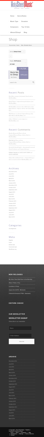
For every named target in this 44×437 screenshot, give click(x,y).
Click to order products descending (10, 56)
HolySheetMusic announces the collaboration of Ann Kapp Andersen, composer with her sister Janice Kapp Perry (21, 108)
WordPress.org (12, 249)
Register (11, 240)
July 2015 (11, 194)
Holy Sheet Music (20, 430)
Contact (13, 435)
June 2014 (11, 214)
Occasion (24, 21)
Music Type (14, 21)
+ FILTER (22, 68)
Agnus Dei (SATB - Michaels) (17, 290)
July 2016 (11, 174)
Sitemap (21, 433)
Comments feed (13, 247)
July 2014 (11, 212)
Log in (10, 242)
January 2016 (12, 183)
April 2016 (11, 178)
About (17, 432)
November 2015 (13, 185)
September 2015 (13, 189)
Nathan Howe (12, 157)
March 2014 (12, 217)
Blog (25, 32)
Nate (10, 147)
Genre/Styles (21, 16)
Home (12, 16)
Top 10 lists (25, 27)
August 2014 (12, 210)
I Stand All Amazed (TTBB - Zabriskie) (20, 293)
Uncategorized (12, 228)
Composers (14, 27)
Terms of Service (29, 433)
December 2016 (13, 171)
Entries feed (12, 244)
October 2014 (12, 205)
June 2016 (11, 176)
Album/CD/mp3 (15, 32)
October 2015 (12, 187)
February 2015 (12, 201)
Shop (13, 39)
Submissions (14, 433)
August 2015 (12, 192)
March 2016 (12, 180)
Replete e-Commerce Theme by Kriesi (20, 430)
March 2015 (12, 199)
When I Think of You (14, 283)
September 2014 (13, 208)
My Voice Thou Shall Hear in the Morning (20, 279)
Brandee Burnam (13, 133)
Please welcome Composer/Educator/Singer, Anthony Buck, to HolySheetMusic (19, 134)
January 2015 (12, 203)
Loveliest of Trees (14, 286)
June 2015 (11, 196)
